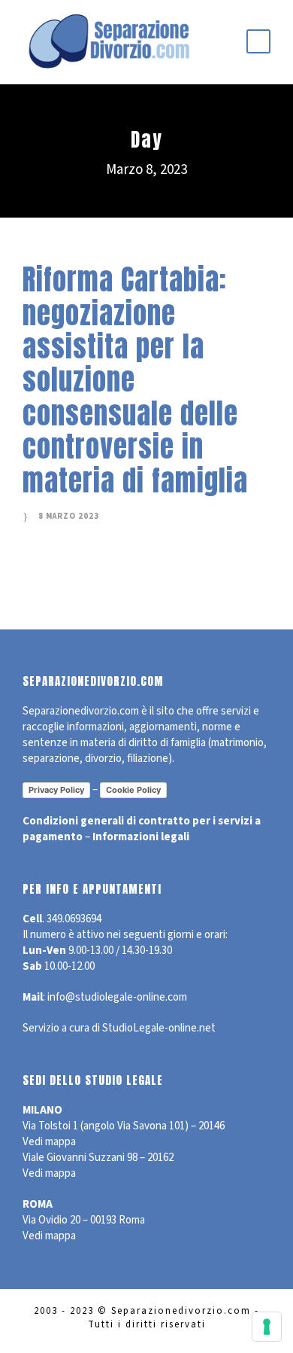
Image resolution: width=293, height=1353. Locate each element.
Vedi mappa (49, 1142)
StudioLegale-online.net (159, 1028)
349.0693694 (74, 919)
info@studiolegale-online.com (117, 997)
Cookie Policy (133, 790)
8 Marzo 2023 (68, 516)
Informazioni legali (140, 837)
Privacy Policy (56, 790)
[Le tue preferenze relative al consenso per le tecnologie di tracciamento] (266, 1326)
